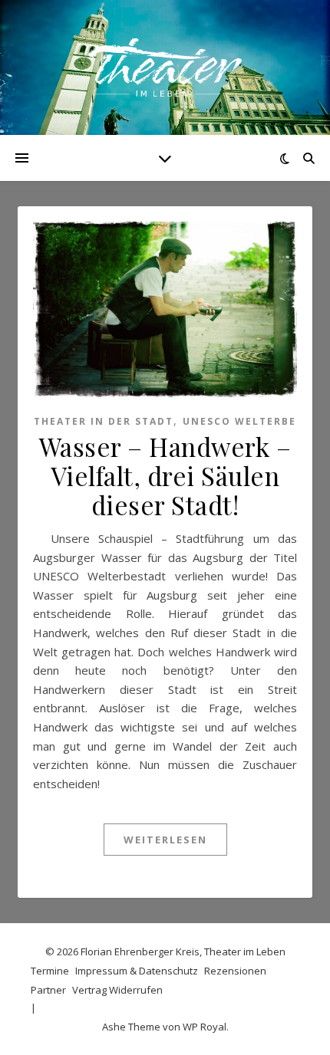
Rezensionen (235, 971)
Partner (48, 990)
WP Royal (204, 1027)
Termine (50, 971)
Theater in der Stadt (103, 421)
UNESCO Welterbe (239, 421)
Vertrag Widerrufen (117, 990)
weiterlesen (165, 839)
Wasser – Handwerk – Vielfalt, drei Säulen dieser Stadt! (165, 475)
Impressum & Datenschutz (136, 971)
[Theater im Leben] (165, 67)
